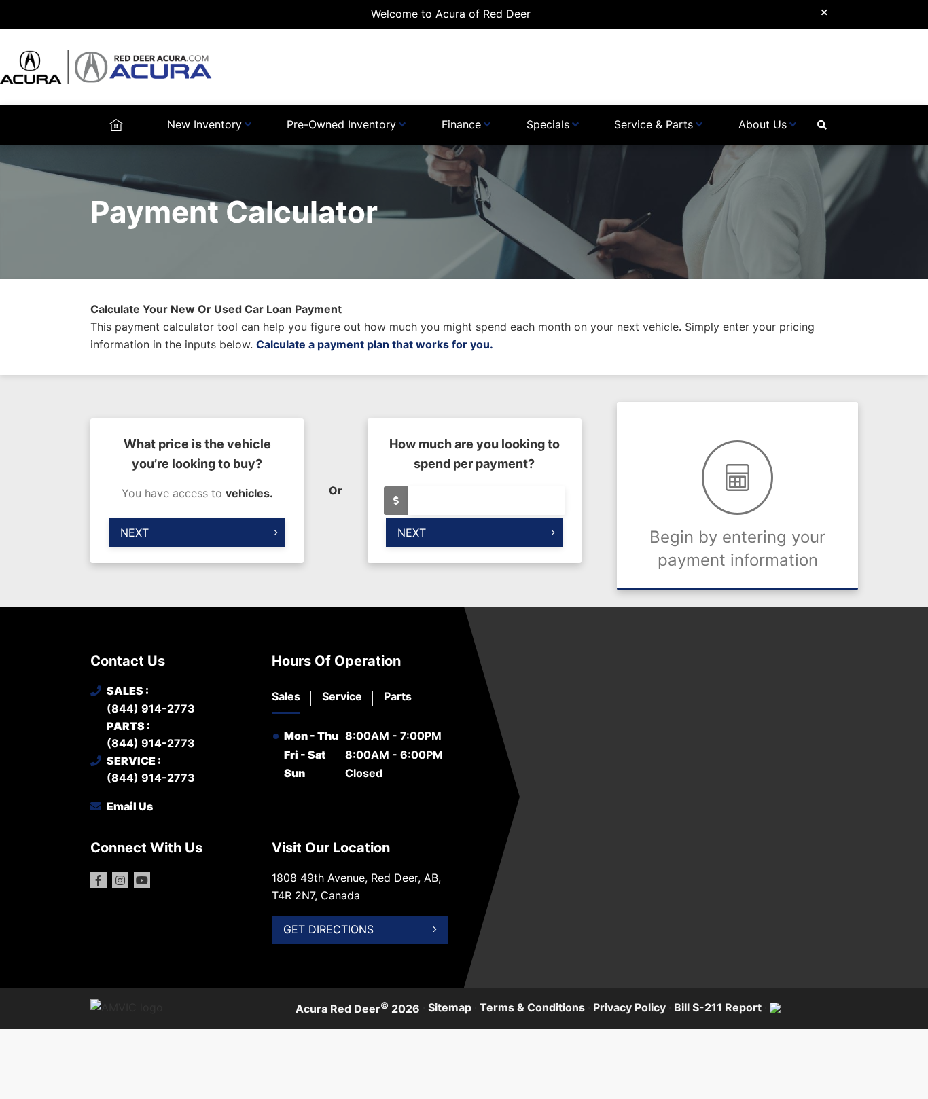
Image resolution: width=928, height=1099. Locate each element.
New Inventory (204, 124)
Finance (461, 124)
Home (116, 124)
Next (134, 532)
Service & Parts (653, 124)
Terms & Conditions (532, 1007)
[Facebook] (98, 880)
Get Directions (328, 929)
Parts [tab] (398, 696)
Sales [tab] (286, 696)
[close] (824, 11)
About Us (762, 124)
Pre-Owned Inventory (341, 124)
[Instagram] (120, 880)
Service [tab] (342, 696)
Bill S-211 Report (718, 1007)
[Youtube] (142, 880)
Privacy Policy (629, 1007)
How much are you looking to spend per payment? (474, 454)
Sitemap (449, 1007)
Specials (548, 124)
